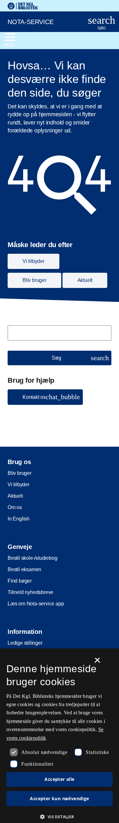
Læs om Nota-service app (36, 603)
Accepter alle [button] (59, 779)
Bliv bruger (19, 473)
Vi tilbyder (19, 484)
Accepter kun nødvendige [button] (59, 798)
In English (19, 518)
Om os (15, 507)
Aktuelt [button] (85, 280)
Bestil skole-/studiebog (32, 558)
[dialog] (59, 735)
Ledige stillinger (25, 643)
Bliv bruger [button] (34, 280)
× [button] (97, 662)
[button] (45, 397)
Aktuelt (15, 496)
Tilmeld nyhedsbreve (30, 592)
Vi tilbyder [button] (33, 261)
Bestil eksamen (24, 569)
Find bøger (20, 581)
